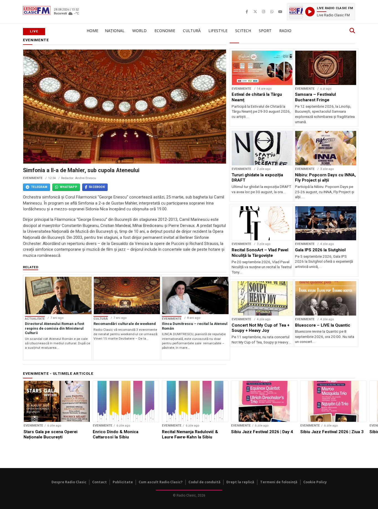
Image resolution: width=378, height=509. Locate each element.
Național (115, 30)
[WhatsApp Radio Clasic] (272, 12)
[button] (321, 11)
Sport (265, 30)
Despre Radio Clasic (68, 482)
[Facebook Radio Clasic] (247, 12)
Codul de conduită (204, 482)
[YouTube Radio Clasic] (280, 12)
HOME (92, 30)
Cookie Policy (315, 482)
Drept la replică (240, 482)
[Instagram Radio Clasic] (263, 12)
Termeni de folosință (278, 482)
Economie (164, 30)
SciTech (243, 30)
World (139, 30)
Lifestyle (217, 30)
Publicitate (123, 482)
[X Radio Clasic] (255, 12)
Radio (285, 30)
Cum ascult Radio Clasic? (161, 482)
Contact (99, 482)
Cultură (192, 30)
